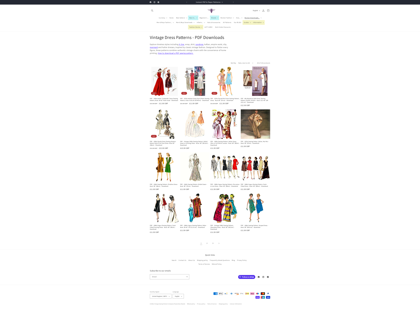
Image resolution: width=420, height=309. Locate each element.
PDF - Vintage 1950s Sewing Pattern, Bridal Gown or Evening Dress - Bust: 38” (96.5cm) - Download (194, 143)
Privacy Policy (242, 260)
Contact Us (182, 260)
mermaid (154, 47)
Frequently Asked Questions (220, 260)
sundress (199, 44)
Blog (233, 260)
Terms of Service (204, 264)
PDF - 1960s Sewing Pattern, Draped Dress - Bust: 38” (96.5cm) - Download (254, 226)
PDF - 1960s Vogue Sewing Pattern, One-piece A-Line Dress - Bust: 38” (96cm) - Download (225, 185)
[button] (152, 10)
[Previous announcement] (186, 2)
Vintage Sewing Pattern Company (164, 304)
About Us (191, 260)
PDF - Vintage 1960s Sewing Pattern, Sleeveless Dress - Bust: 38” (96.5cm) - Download (222, 227)
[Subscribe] (186, 276)
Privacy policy (201, 304)
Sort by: (233, 63)
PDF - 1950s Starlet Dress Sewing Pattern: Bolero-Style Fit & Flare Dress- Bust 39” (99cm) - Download (163, 143)
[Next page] (218, 243)
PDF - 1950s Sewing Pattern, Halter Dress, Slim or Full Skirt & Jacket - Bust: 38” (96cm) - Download (225, 143)
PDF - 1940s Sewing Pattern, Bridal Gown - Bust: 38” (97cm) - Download (193, 185)
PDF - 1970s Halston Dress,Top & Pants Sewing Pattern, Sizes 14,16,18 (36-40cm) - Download (194, 99)
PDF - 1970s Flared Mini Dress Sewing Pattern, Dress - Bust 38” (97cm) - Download (224, 99)
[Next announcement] (233, 2)
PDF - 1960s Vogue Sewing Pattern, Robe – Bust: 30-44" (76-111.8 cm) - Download (193, 226)
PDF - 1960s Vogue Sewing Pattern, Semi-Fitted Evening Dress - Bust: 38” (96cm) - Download (163, 227)
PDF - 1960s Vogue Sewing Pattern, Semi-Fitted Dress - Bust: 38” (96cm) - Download (254, 185)
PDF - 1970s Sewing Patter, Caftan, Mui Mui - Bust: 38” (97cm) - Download (255, 142)
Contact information (236, 304)
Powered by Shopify (179, 304)
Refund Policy (217, 264)
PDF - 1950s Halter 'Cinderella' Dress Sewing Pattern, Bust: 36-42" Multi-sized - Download (164, 99)
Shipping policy (202, 260)
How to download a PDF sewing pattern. (175, 53)
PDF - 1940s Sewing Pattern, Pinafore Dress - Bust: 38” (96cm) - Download (164, 185)
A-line (181, 44)
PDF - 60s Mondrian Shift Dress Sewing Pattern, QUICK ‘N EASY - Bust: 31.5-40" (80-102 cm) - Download (254, 100)
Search (174, 260)
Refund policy (191, 304)
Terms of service (212, 304)
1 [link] (201, 243)
